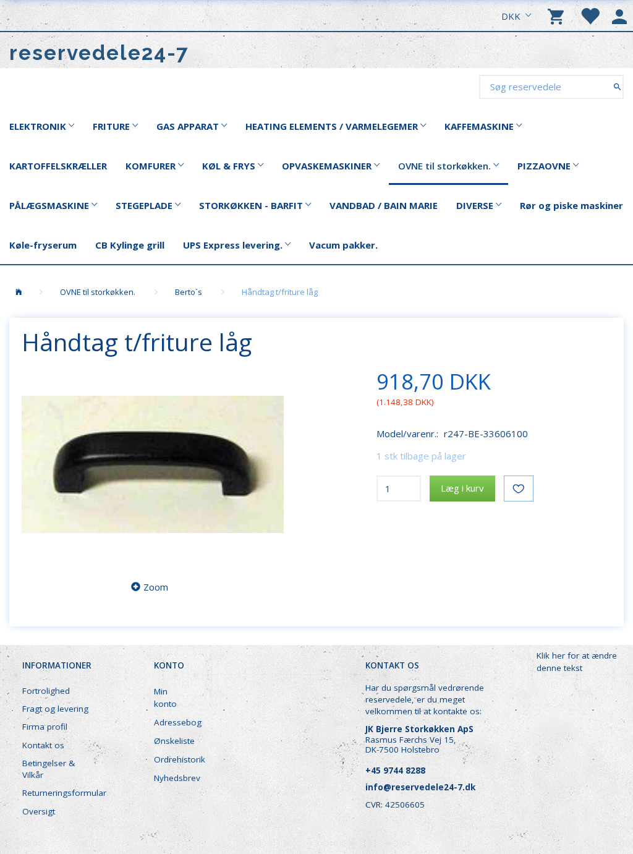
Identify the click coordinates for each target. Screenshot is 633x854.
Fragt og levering (55, 708)
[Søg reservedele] (617, 86)
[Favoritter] (590, 15)
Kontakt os (43, 745)
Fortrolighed (46, 690)
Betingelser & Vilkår (48, 769)
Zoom (155, 587)
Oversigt (38, 811)
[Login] (619, 15)
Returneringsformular (62, 792)
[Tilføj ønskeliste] (518, 489)
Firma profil (44, 726)
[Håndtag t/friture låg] (153, 464)
